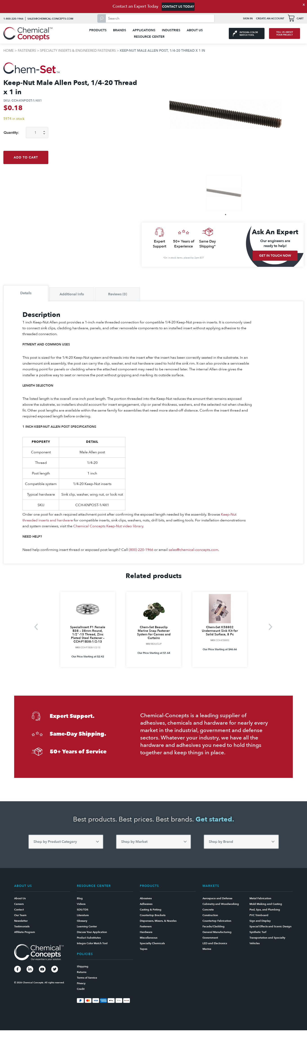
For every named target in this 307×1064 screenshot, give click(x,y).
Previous (36, 627)
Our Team (20, 915)
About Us (195, 30)
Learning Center (87, 926)
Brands (119, 30)
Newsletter (21, 921)
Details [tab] (25, 293)
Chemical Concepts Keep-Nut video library (108, 526)
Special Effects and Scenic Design (270, 926)
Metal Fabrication (260, 898)
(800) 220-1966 (141, 549)
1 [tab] (225, 214)
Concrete (208, 909)
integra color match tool (249, 34)
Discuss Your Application (92, 932)
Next (271, 627)
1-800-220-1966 (13, 18)
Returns (81, 972)
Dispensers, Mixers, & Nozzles (158, 921)
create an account (270, 18)
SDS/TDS (82, 909)
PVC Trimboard (258, 915)
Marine (206, 949)
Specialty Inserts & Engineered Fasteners (78, 50)
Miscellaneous (148, 937)
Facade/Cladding (213, 926)
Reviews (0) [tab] (117, 294)
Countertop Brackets (152, 915)
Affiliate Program (24, 932)
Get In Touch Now (275, 256)
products (98, 30)
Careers (19, 904)
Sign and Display (260, 921)
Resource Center (149, 37)
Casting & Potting (150, 909)
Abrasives (146, 898)
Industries (171, 30)
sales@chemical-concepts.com (193, 549)
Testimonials (21, 926)
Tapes (143, 949)
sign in (248, 18)
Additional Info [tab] (72, 294)
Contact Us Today (178, 6)
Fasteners (27, 50)
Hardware (146, 932)
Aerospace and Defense (217, 898)
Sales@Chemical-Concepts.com (50, 18)
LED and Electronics (214, 943)
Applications (144, 30)
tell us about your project (284, 33)
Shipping (82, 966)
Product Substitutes (89, 937)
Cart (300, 18)
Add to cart (26, 157)
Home (8, 50)
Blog (80, 898)
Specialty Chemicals (152, 943)
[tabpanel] (224, 193)
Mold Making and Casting (265, 904)
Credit (81, 989)
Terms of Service (87, 977)
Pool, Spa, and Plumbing (264, 909)
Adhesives (146, 904)
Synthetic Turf (257, 932)
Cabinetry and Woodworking (220, 904)
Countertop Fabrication (216, 921)
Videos (81, 904)
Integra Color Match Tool (92, 943)
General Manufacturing (216, 932)
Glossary (82, 921)
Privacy (81, 983)
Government (210, 937)
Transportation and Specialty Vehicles (267, 940)
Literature (83, 915)
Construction (210, 915)
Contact (19, 909)
